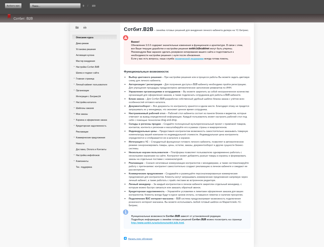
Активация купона (85, 55)
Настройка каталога (86, 102)
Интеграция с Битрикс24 (88, 96)
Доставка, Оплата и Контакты (91, 149)
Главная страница (85, 78)
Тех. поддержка (84, 166)
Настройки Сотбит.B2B (87, 66)
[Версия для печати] (85, 27)
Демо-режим (82, 43)
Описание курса (84, 37)
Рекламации (82, 131)
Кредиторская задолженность (91, 125)
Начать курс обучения (140, 238)
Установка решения (86, 49)
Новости (80, 143)
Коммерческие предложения (90, 137)
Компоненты (82, 161)
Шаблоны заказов (85, 108)
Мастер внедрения (85, 60)
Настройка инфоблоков (88, 155)
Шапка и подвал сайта (87, 72)
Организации (82, 90)
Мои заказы (82, 113)
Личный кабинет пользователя (91, 84)
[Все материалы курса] (77, 27)
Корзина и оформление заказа (91, 119)
